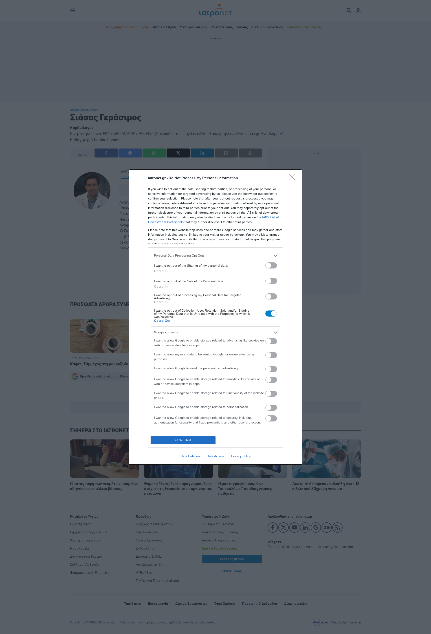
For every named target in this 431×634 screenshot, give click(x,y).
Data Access (215, 456)
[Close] (293, 178)
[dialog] (215, 317)
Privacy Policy (241, 456)
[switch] (271, 265)
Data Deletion (190, 456)
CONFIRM (183, 440)
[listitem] (215, 255)
